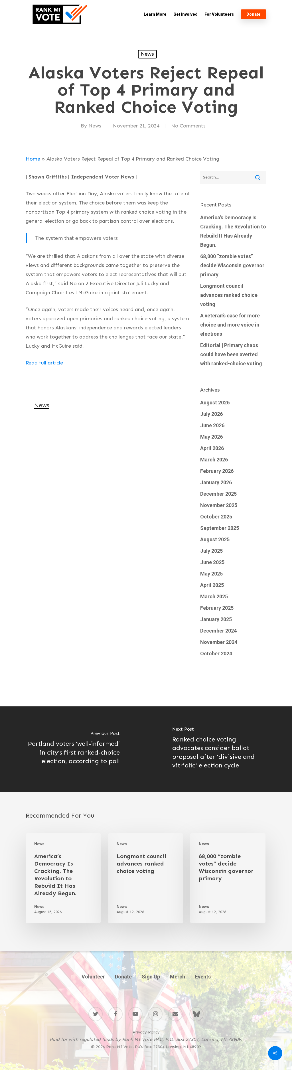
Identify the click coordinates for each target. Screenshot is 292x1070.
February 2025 (217, 608)
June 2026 (212, 425)
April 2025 (212, 585)
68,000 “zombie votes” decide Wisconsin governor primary (232, 265)
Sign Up (151, 977)
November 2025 (218, 505)
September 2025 (219, 528)
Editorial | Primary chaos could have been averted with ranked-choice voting (231, 354)
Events (203, 977)
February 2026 (217, 471)
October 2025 (216, 517)
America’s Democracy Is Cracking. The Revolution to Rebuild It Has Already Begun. (233, 231)
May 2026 (211, 437)
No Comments (188, 126)
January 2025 (216, 619)
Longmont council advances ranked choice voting (228, 295)
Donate (123, 977)
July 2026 (211, 414)
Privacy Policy (146, 1032)
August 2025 (215, 539)
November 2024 (218, 642)
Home (33, 159)
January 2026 (216, 482)
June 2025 (212, 562)
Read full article (44, 363)
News (147, 54)
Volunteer (93, 977)
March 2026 (214, 460)
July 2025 (211, 551)
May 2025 (211, 574)
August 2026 (215, 403)
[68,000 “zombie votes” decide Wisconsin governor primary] (227, 878)
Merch (177, 977)
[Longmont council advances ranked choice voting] (145, 878)
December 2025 (218, 494)
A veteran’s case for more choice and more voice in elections (230, 325)
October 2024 (216, 653)
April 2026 (212, 448)
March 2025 (214, 596)
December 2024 (218, 631)
